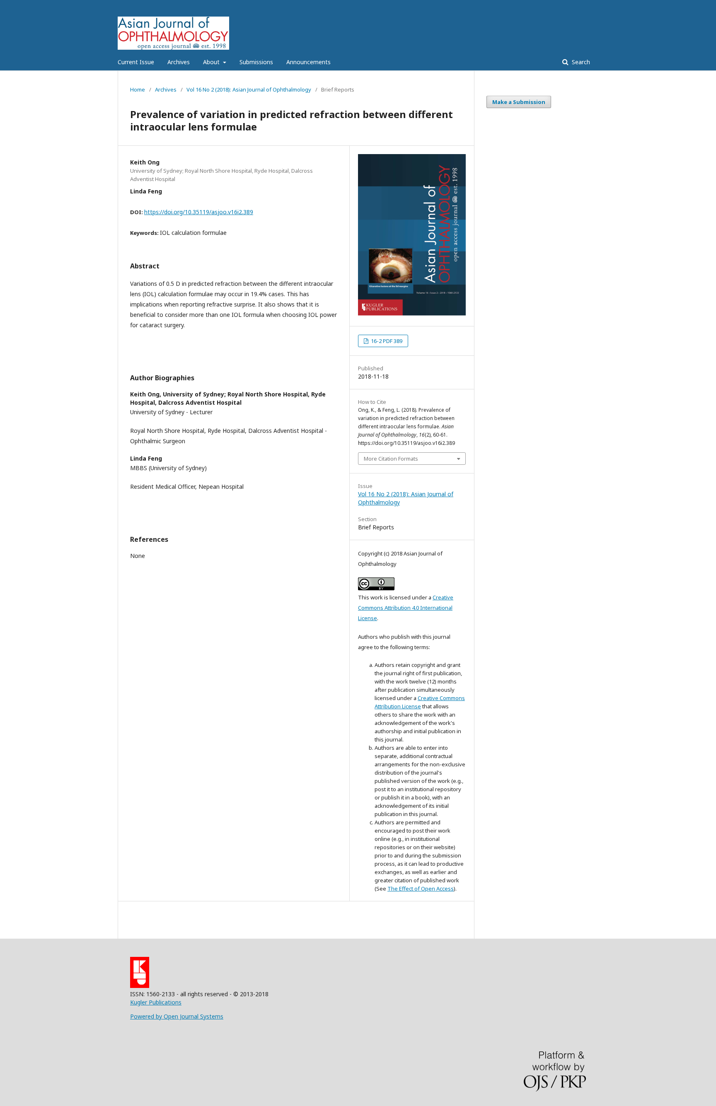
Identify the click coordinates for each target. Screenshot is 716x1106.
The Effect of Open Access (420, 888)
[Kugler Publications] (139, 986)
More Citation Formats (391, 458)
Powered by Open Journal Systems (176, 1016)
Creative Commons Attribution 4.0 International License (405, 608)
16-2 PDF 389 (386, 341)
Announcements (308, 62)
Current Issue (136, 62)
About (212, 62)
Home (137, 89)
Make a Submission (518, 102)
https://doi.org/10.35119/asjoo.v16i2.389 (198, 212)
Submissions (256, 62)
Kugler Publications (155, 1002)
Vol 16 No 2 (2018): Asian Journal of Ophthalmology (248, 89)
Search (580, 62)
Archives (178, 62)
